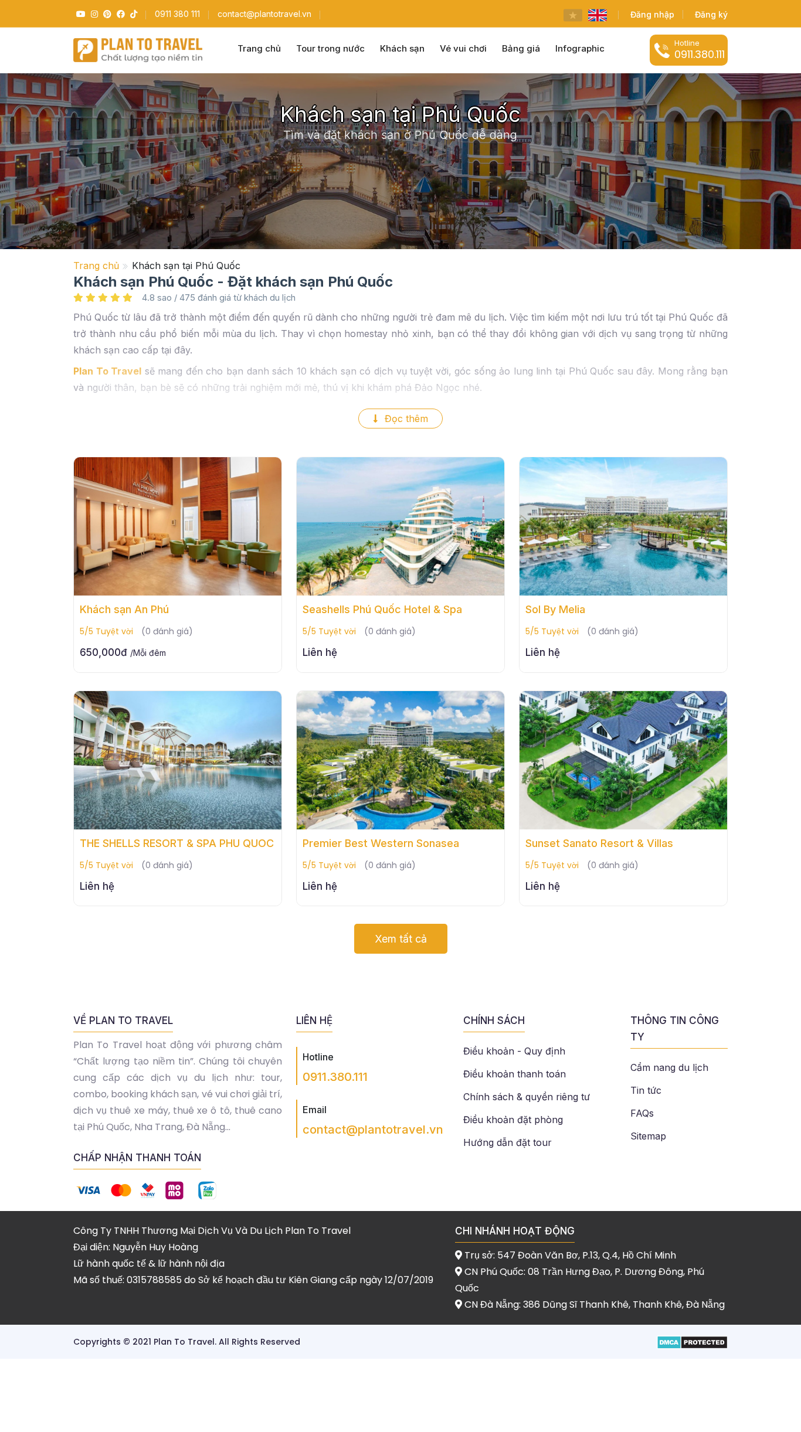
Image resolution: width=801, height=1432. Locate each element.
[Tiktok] (132, 14)
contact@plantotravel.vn (373, 1130)
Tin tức (645, 1090)
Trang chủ (259, 48)
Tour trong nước (330, 48)
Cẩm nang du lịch (669, 1067)
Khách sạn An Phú (124, 609)
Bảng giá (521, 48)
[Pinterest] (105, 14)
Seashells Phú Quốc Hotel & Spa (382, 609)
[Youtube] (79, 14)
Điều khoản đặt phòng (513, 1119)
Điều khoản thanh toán (514, 1074)
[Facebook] (119, 14)
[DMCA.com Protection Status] (692, 1341)
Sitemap (648, 1136)
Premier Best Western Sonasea (381, 843)
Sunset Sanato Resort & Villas (599, 843)
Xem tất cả (401, 939)
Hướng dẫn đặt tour (507, 1142)
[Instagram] (93, 14)
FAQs (642, 1113)
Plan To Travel (107, 371)
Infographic (580, 48)
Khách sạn (402, 48)
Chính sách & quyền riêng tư (526, 1097)
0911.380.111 (335, 1077)
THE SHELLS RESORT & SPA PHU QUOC (177, 843)
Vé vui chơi (463, 48)
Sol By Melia (555, 609)
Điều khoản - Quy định (514, 1051)
